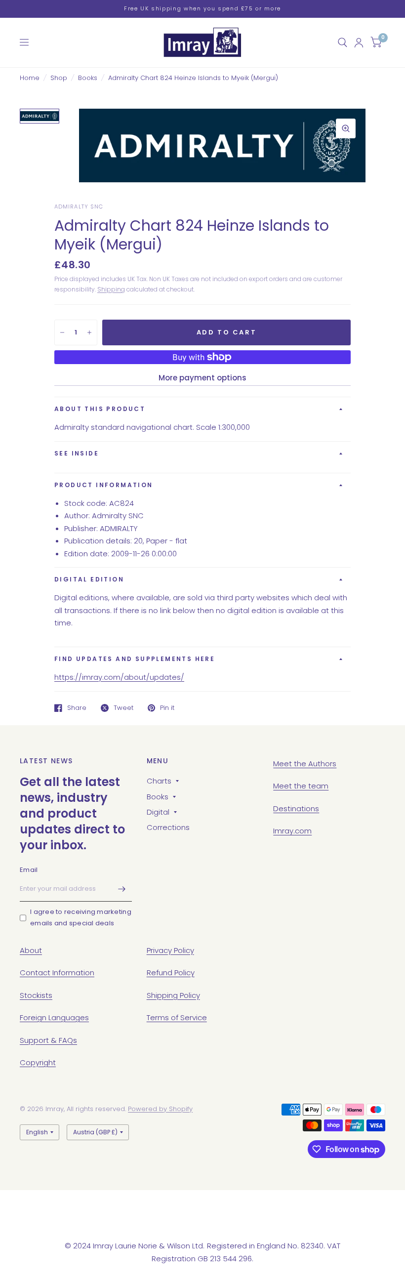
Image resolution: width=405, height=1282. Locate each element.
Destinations (296, 808)
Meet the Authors (304, 763)
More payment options (202, 377)
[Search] (342, 42)
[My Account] (359, 42)
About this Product (99, 409)
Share (76, 708)
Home (30, 78)
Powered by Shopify (160, 1109)
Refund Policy (171, 972)
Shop (58, 78)
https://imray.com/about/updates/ (119, 677)
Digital (158, 812)
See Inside (76, 453)
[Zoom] (346, 128)
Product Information (103, 485)
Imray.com (292, 831)
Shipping (111, 289)
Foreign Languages (54, 1017)
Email (29, 869)
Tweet (123, 708)
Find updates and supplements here (134, 659)
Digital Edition (89, 579)
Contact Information (57, 972)
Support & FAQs (48, 1040)
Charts (159, 781)
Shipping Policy (173, 995)
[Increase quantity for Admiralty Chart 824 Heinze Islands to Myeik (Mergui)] (89, 332)
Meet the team (300, 786)
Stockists (36, 995)
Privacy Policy (170, 950)
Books (87, 78)
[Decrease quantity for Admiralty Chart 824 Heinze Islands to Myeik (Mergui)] (62, 332)
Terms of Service (177, 1017)
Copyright (38, 1062)
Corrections (168, 827)
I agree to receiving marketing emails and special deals (80, 917)
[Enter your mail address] (122, 889)
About (31, 950)
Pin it (167, 708)
